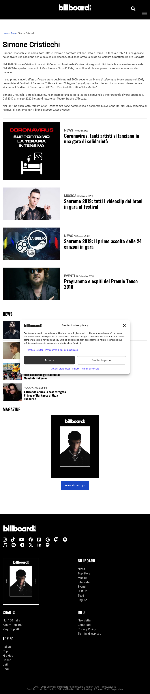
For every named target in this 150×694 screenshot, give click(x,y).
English (82, 600)
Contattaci (84, 625)
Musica (70, 196)
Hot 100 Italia (11, 620)
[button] (124, 325)
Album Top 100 (12, 625)
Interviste (83, 582)
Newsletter (84, 620)
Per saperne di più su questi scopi (61, 350)
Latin (6, 664)
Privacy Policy (87, 629)
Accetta (49, 360)
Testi (81, 595)
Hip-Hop (8, 655)
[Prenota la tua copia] (75, 446)
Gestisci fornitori (35, 350)
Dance (7, 660)
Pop (5, 651)
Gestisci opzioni (101, 360)
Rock (27, 387)
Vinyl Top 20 (11, 629)
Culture (82, 591)
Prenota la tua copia (75, 485)
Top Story (84, 573)
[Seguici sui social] (5, 539)
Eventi (69, 276)
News (68, 130)
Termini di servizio (89, 633)
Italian (7, 646)
